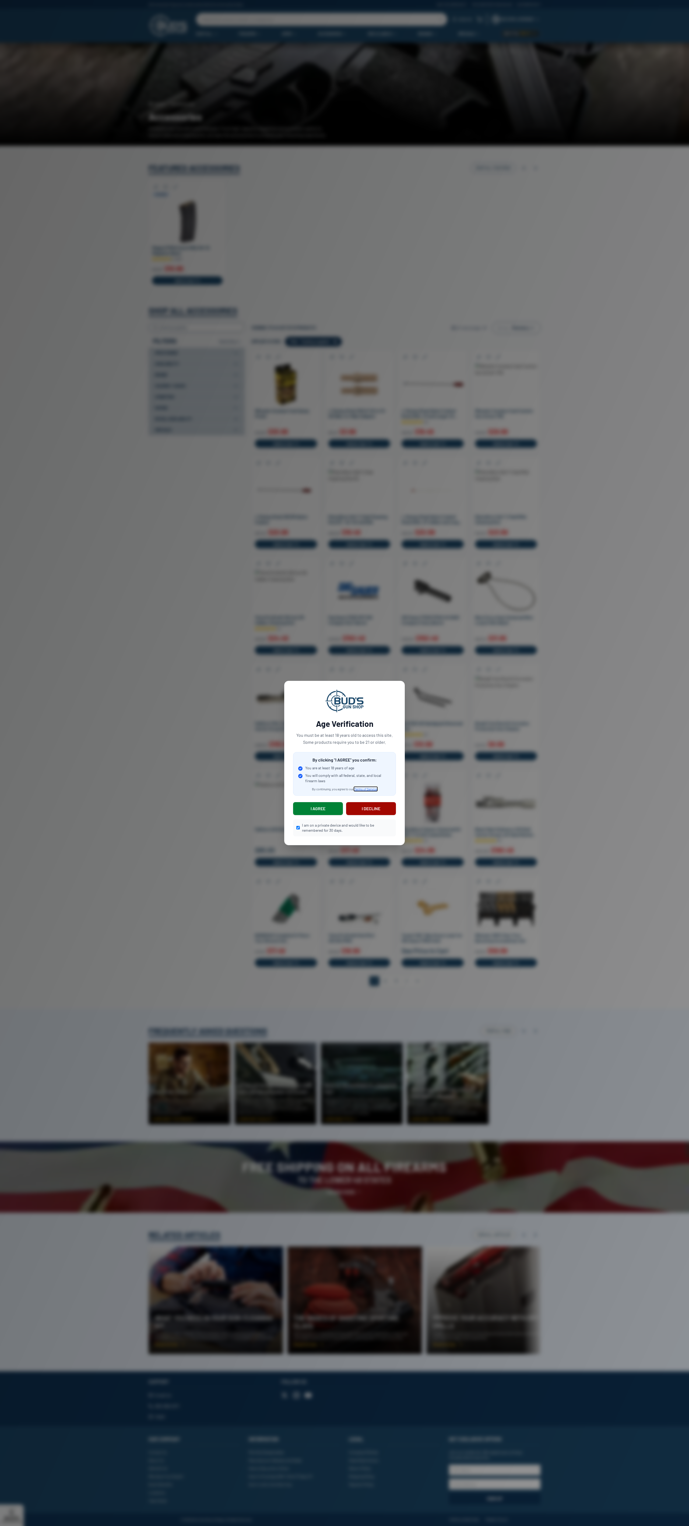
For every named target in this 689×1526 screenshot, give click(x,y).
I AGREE (318, 808)
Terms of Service (365, 789)
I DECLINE (371, 808)
